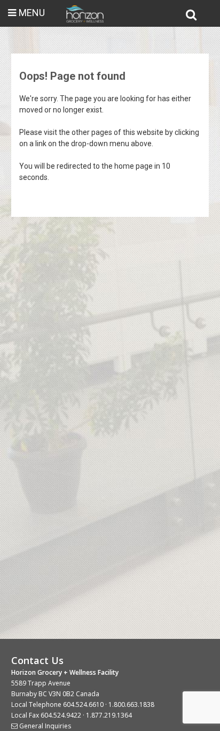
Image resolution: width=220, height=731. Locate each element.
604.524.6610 (83, 704)
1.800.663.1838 (131, 704)
